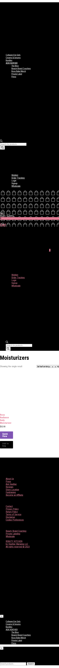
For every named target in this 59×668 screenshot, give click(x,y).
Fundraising (11, 492)
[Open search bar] (1, 141)
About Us (10, 478)
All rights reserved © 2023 (18, 546)
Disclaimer (10, 517)
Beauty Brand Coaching (21, 68)
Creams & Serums (13, 57)
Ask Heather (11, 484)
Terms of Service (13, 514)
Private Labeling (13, 533)
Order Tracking (18, 178)
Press (13, 76)
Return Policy (12, 511)
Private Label (16, 74)
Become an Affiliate (14, 495)
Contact (9, 506)
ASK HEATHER (12, 63)
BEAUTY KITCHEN (14, 541)
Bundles (9, 60)
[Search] (2, 148)
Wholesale (15, 186)
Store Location (12, 489)
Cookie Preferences (15, 520)
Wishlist (14, 175)
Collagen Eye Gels (13, 55)
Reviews (9, 487)
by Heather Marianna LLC (17, 544)
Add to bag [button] (5, 444)
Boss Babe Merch (18, 71)
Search (31, 664)
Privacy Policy (12, 509)
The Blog (15, 66)
